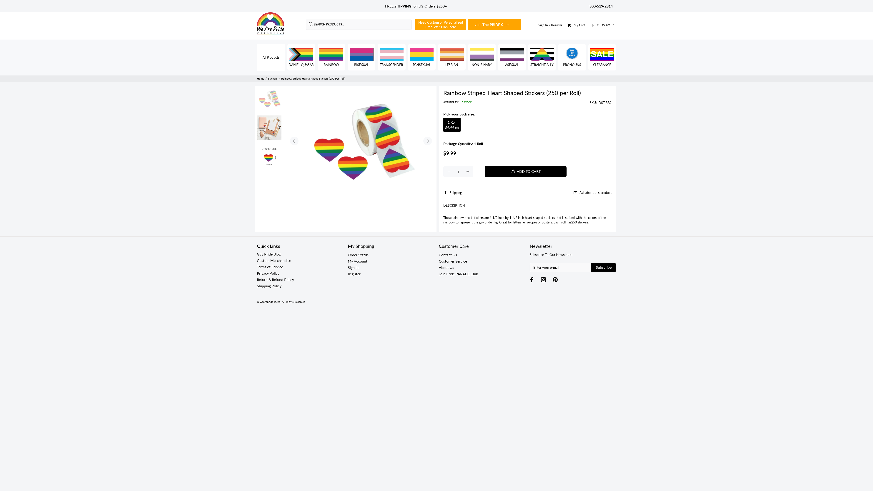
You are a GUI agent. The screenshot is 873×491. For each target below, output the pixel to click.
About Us (446, 267)
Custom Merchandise (274, 260)
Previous (294, 141)
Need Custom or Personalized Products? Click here (440, 24)
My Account (357, 261)
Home (260, 78)
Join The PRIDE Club (492, 24)
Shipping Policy (269, 286)
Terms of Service (270, 267)
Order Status (358, 255)
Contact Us (448, 255)
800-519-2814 (601, 6)
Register (556, 25)
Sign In (543, 25)
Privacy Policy (268, 273)
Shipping (456, 193)
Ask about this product (595, 193)
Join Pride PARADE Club (458, 274)
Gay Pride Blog (269, 254)
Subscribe (604, 267)
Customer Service (453, 261)
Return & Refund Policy (275, 279)
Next (427, 141)
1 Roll (452, 125)
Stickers (272, 78)
